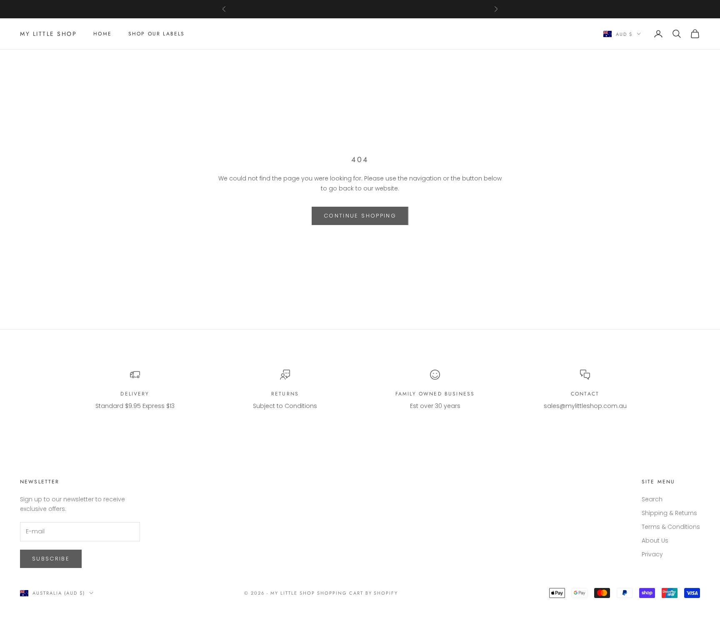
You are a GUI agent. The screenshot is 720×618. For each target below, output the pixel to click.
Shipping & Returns (669, 513)
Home (102, 34)
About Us (655, 540)
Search (652, 499)
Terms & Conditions (671, 527)
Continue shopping (360, 216)
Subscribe (51, 559)
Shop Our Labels (156, 34)
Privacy (652, 554)
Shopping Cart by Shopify (357, 593)
